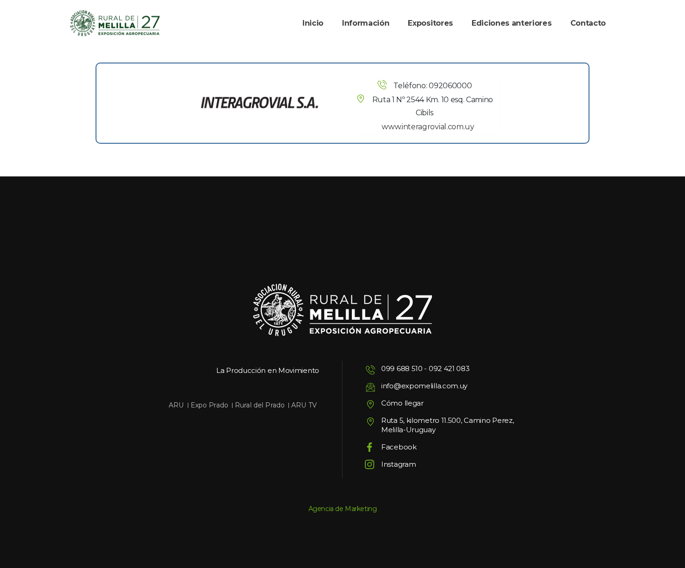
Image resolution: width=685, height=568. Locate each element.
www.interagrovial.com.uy (428, 126)
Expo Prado (209, 405)
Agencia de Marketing (342, 509)
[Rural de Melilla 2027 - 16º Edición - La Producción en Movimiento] (115, 23)
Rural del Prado (260, 405)
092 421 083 (449, 368)
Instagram (398, 464)
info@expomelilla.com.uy (424, 385)
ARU (176, 405)
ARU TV (304, 405)
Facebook (399, 446)
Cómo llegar (402, 403)
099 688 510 (402, 368)
